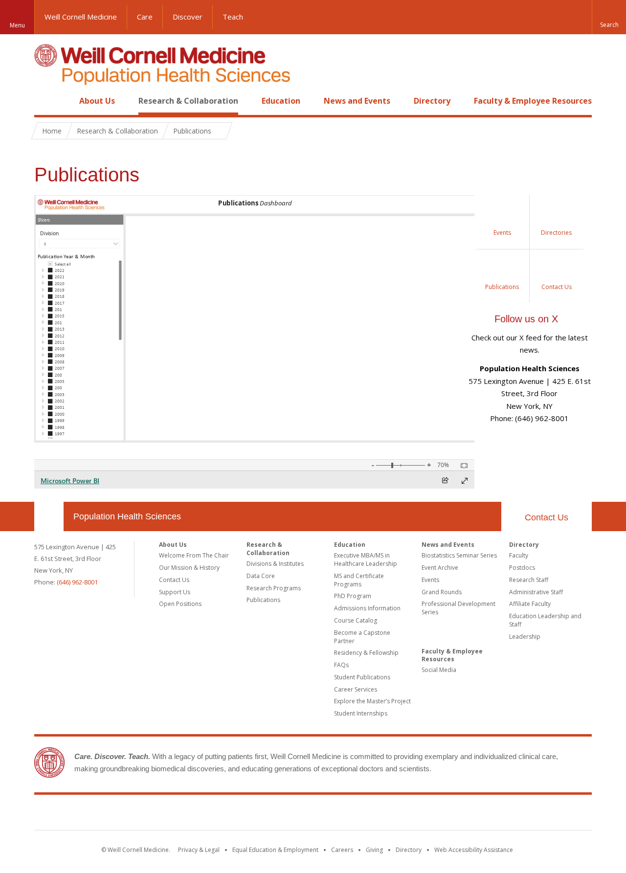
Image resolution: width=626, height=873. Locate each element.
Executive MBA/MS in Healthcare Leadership (365, 559)
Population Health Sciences (127, 516)
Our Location (49, 516)
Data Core (260, 576)
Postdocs (522, 567)
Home (45, 101)
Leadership (524, 636)
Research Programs (273, 588)
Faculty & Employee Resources (533, 100)
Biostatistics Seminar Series (459, 555)
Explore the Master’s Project (372, 701)
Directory (432, 100)
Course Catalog (355, 620)
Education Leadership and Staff (545, 620)
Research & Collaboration (188, 100)
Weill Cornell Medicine (81, 17)
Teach (233, 17)
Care (145, 17)
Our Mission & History (189, 567)
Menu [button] (17, 25)
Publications (263, 600)
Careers (342, 850)
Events (430, 580)
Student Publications (362, 677)
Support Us (174, 592)
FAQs (341, 665)
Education (281, 100)
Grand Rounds (442, 592)
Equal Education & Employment (275, 850)
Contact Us (546, 517)
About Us (97, 100)
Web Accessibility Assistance (473, 850)
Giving (374, 850)
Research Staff (528, 580)
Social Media (439, 670)
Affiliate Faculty (530, 604)
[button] (609, 17)
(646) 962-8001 (77, 582)
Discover (187, 17)
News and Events (357, 100)
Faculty (518, 555)
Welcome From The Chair (194, 555)
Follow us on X (526, 318)
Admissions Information (367, 608)
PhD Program (352, 596)
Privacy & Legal (199, 850)
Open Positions (180, 604)
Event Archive (440, 567)
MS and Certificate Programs (359, 580)
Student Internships (360, 713)
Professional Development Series (458, 608)
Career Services (355, 689)
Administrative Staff (536, 592)
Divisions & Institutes (275, 564)
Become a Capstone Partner (362, 636)
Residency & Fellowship (366, 653)
